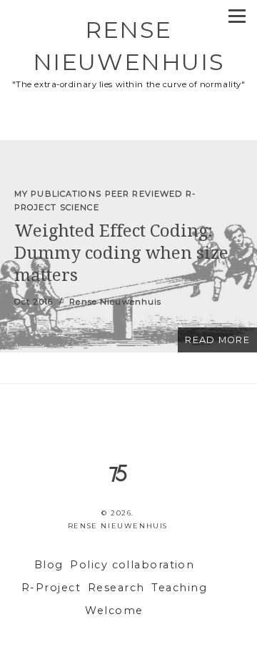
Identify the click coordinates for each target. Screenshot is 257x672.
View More (128, 246)
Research (116, 587)
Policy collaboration (132, 564)
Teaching (179, 587)
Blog (49, 564)
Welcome (114, 610)
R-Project (51, 587)
